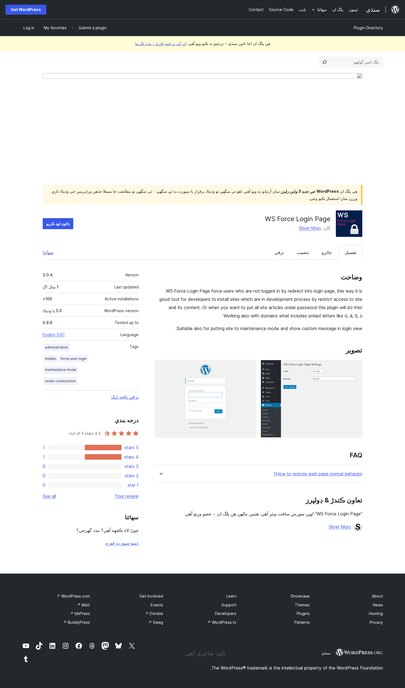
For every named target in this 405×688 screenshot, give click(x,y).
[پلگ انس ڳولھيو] (324, 62)
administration (56, 347)
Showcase (300, 596)
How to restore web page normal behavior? (318, 473)
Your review (127, 496)
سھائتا (48, 252)
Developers (225, 613)
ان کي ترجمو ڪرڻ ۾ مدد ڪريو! (160, 43)
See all (49, 496)
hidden (50, 359)
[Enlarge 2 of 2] (249, 367)
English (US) (54, 334)
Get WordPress (26, 9)
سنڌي (326, 653)
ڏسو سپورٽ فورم (122, 543)
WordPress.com (73, 596)
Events (157, 605)
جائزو (327, 252)
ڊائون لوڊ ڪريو (58, 223)
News (378, 605)
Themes (302, 605)
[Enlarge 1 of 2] (355, 367)
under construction (60, 381)
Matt (83, 605)
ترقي (279, 252)
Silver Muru (310, 228)
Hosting (376, 613)
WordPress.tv (221, 622)
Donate (154, 613)
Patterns (302, 622)
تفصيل (351, 252)
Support (229, 605)
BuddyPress (76, 622)
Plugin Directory (368, 27)
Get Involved (151, 596)
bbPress (80, 613)
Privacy (376, 622)
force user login (74, 359)
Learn (231, 596)
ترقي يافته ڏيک (125, 397)
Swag (155, 622)
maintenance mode (60, 370)
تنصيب (303, 252)
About (377, 596)
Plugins (303, 613)
